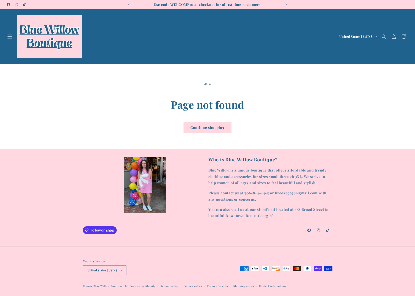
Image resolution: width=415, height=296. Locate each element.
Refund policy (169, 286)
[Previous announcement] (129, 4)
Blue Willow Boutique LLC (111, 286)
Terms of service (218, 286)
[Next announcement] (286, 4)
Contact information (272, 286)
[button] (9, 36)
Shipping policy (243, 286)
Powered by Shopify (142, 286)
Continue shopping (207, 127)
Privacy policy (193, 286)
